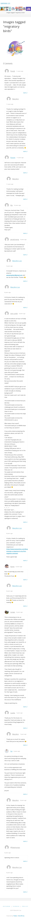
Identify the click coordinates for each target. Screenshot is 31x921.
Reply (25, 93)
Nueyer (12, 158)
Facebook (16, 906)
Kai (11, 751)
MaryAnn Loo (5, 3)
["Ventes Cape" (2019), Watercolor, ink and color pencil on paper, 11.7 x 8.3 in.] (15, 47)
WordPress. (21, 916)
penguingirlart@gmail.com (14, 275)
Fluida (15, 916)
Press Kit (25, 906)
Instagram (6, 906)
